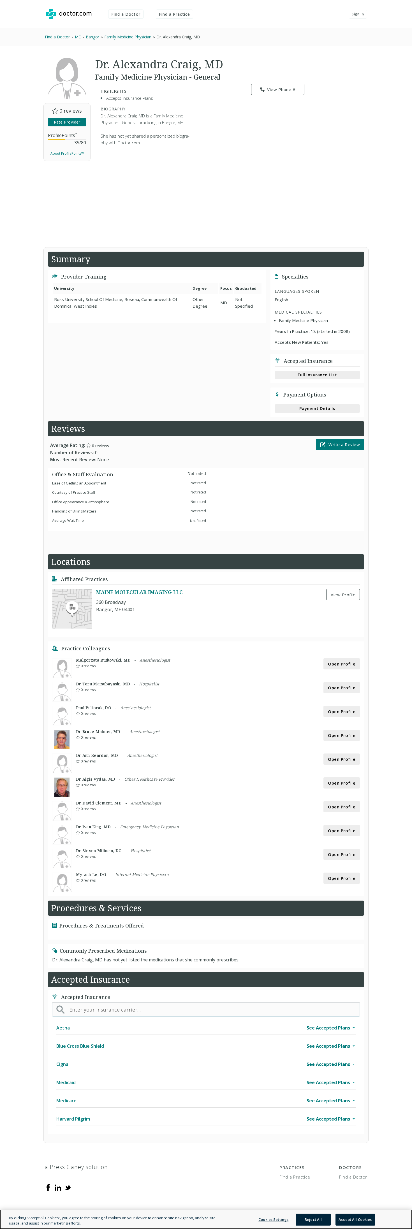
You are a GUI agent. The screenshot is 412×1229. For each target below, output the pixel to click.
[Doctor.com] (68, 14)
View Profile (343, 594)
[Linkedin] (58, 1187)
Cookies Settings (273, 1219)
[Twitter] (67, 1187)
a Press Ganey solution (76, 1167)
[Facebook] (48, 1187)
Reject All (313, 1219)
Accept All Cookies (355, 1219)
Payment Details (317, 408)
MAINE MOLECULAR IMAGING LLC (139, 592)
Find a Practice (174, 14)
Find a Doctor (125, 14)
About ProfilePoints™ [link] (67, 153)
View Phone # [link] (281, 89)
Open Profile (341, 664)
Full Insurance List (317, 374)
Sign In (358, 14)
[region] (206, 1219)
